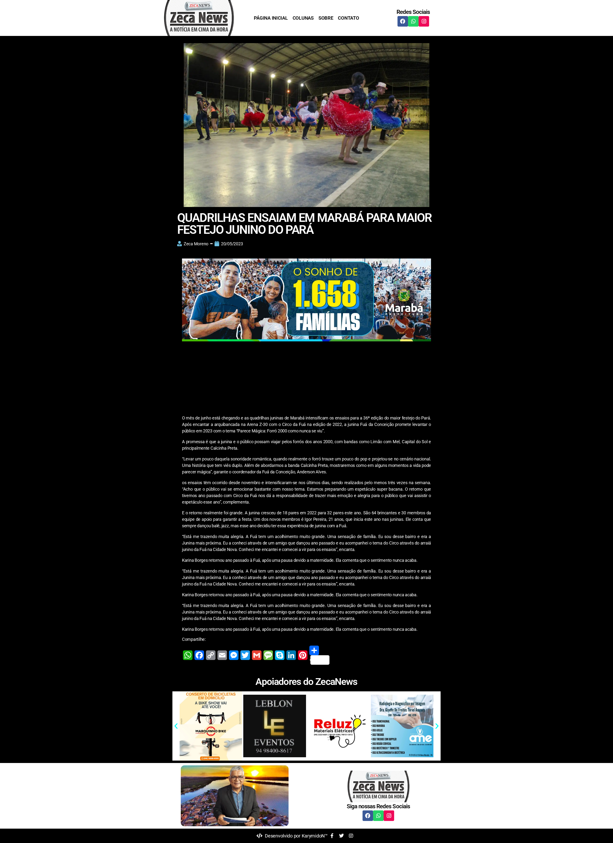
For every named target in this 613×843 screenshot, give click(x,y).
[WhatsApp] (187, 655)
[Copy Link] (210, 655)
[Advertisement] (306, 379)
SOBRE (325, 18)
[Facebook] (402, 21)
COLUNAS (303, 18)
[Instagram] (424, 21)
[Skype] (279, 655)
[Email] (222, 655)
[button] (176, 726)
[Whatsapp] (413, 21)
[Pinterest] (302, 655)
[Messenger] (233, 655)
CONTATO (348, 18)
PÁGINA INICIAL (271, 18)
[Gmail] (256, 655)
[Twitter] (245, 655)
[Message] (268, 655)
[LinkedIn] (291, 655)
